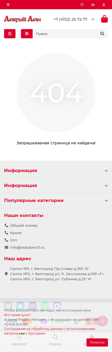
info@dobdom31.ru (27, 247)
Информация (20, 170)
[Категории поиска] (27, 33)
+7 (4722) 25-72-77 (70, 19)
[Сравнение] (93, 5)
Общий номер (24, 225)
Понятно (97, 342)
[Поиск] (102, 33)
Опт (13, 240)
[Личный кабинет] (104, 5)
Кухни (15, 232)
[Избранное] (82, 5)
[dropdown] (8, 5)
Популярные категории (34, 200)
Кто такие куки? (17, 315)
